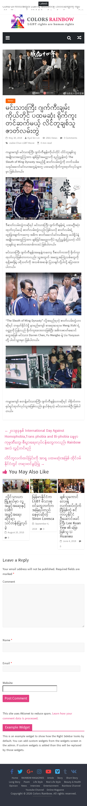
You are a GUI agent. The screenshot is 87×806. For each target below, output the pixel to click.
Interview (35, 786)
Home (15, 778)
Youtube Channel (35, 790)
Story (60, 778)
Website (8, 683)
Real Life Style (53, 782)
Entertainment (51, 786)
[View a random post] (79, 38)
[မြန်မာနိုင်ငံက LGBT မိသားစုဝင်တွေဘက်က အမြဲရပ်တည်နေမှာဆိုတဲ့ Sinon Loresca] (43, 481)
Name (7, 640)
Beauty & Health (72, 782)
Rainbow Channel (71, 786)
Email (7, 663)
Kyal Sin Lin (34, 138)
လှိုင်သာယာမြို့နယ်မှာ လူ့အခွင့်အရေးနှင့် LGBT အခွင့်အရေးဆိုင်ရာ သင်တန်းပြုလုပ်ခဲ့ (16, 512)
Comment (9, 582)
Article (50, 778)
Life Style (38, 782)
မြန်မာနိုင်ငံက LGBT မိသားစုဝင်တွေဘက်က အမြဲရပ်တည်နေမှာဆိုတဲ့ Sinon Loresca (43, 508)
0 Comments (70, 138)
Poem (27, 782)
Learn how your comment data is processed (37, 716)
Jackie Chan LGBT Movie (21, 143)
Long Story (14, 782)
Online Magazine (55, 790)
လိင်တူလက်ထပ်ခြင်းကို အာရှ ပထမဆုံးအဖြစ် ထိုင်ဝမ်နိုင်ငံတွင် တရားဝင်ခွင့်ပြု (43, 461)
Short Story (72, 778)
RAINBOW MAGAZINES (32, 778)
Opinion (13, 786)
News (10, 101)
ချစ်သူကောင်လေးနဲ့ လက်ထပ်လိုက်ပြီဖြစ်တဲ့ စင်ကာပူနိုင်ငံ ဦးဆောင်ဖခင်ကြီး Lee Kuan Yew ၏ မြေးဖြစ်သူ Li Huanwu (70, 516)
